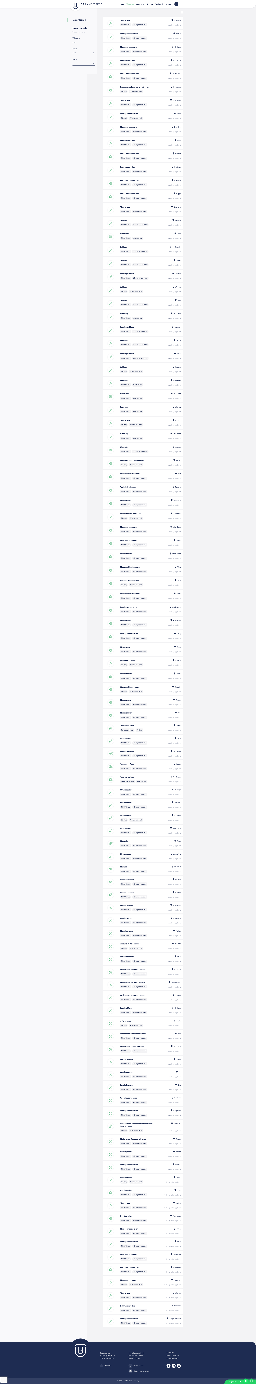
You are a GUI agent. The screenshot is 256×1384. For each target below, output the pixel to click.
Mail (251, 1381)
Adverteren (140, 4)
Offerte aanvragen (172, 1356)
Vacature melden (172, 1359)
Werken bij (159, 4)
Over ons (150, 4)
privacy (136, 1381)
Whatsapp (245, 1381)
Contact (168, 4)
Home (122, 4)
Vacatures (130, 4)
